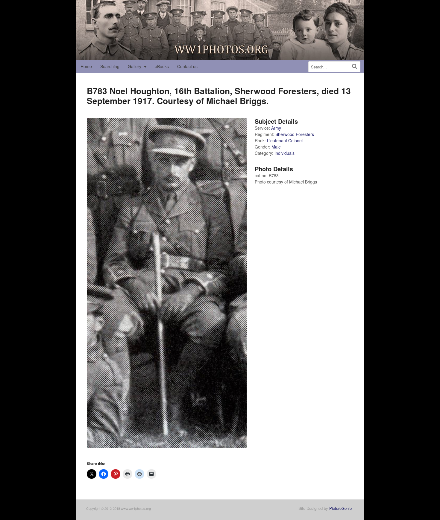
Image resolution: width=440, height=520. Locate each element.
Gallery (134, 66)
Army (276, 128)
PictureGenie (340, 508)
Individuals (284, 153)
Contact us (187, 66)
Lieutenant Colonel (285, 140)
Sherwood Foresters (294, 134)
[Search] (354, 66)
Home (86, 66)
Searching (109, 66)
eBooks (162, 66)
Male (276, 147)
